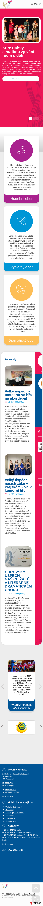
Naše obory (9, 810)
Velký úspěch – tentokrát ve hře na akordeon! (18, 394)
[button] (35, 4)
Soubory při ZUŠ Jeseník (14, 813)
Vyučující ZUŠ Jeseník (13, 807)
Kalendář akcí (10, 821)
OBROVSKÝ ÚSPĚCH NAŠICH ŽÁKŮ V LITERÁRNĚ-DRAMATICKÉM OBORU (18, 581)
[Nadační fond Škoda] (21, 727)
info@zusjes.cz (10, 790)
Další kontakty (7, 796)
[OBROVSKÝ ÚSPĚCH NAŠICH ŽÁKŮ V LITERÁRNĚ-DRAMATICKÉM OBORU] (18, 556)
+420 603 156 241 (12, 792)
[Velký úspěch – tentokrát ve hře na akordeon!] (18, 375)
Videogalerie (10, 818)
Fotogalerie (9, 815)
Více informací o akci (20, 79)
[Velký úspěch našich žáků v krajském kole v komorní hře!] (18, 464)
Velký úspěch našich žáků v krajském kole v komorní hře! (18, 485)
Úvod (7, 4)
